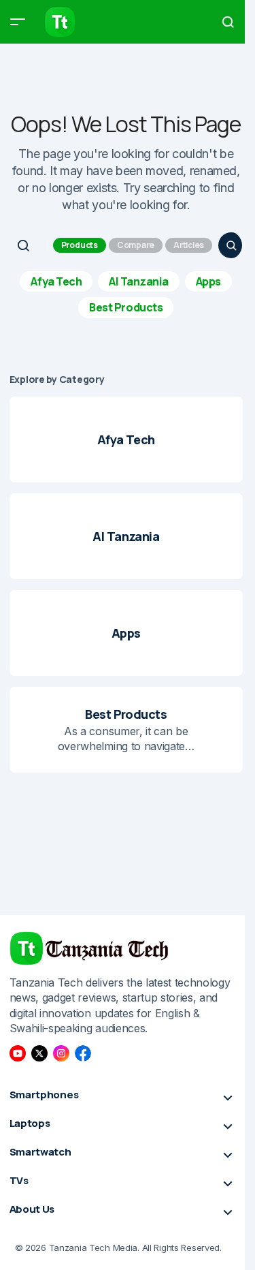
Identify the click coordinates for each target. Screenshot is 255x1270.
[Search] (231, 245)
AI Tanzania (139, 281)
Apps (208, 281)
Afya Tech (56, 281)
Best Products (126, 307)
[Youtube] (18, 1053)
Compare (135, 245)
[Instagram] (61, 1053)
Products (79, 245)
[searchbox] (30, 245)
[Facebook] (83, 1053)
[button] (17, 21)
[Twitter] (39, 1053)
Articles (188, 245)
